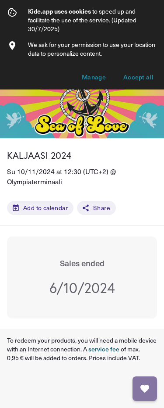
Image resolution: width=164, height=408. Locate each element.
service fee (103, 349)
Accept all (138, 77)
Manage (94, 77)
